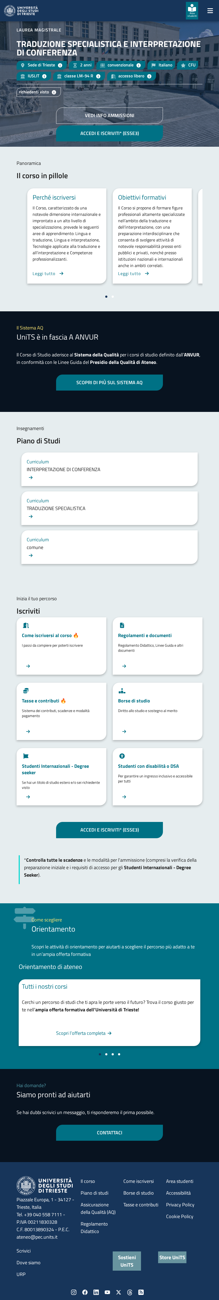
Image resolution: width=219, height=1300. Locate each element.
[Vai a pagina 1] (106, 297)
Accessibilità (178, 1192)
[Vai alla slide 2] (106, 1054)
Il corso (88, 1181)
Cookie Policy (179, 1216)
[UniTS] (21, 11)
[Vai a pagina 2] (113, 297)
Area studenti (179, 1181)
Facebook (84, 1292)
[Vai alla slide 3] (113, 1054)
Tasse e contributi (140, 1204)
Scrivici (24, 1250)
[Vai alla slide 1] (100, 1054)
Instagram (73, 1292)
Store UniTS (172, 1257)
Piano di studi (94, 1192)
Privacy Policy (180, 1204)
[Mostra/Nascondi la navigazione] (210, 10)
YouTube (107, 1292)
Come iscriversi (138, 1181)
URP (21, 1274)
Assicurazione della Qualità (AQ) (98, 1208)
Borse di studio (138, 1192)
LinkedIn (96, 1292)
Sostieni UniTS (127, 1261)
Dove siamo (29, 1262)
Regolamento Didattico (94, 1227)
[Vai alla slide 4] (119, 1054)
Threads (129, 1292)
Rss (141, 1292)
